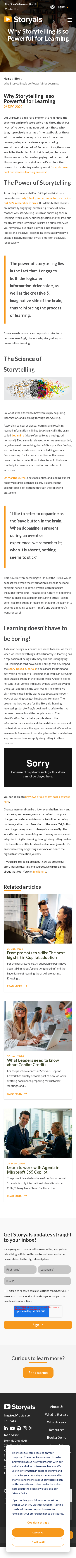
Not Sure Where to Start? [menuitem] (20, 4)
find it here (39, 871)
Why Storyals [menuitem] (56, 1422)
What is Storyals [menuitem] (56, 1414)
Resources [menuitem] (56, 1430)
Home (7, 78)
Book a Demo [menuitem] (56, 1437)
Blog (17, 78)
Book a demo (38, 1373)
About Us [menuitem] (56, 1407)
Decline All (38, 1542)
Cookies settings (38, 1522)
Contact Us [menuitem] (12, 9)
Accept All (38, 1532)
